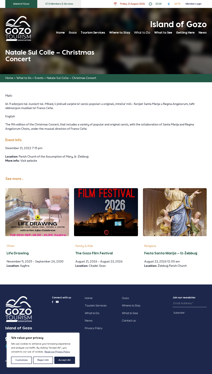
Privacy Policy (94, 328)
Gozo (73, 32)
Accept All (64, 360)
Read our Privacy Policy (57, 352)
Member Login (193, 4)
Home (60, 32)
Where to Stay (119, 32)
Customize (21, 360)
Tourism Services (93, 32)
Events (39, 78)
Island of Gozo (21, 4)
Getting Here (185, 32)
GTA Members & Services (59, 4)
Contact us (129, 320)
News (203, 32)
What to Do (142, 32)
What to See (163, 32)
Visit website (28, 161)
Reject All (43, 360)
